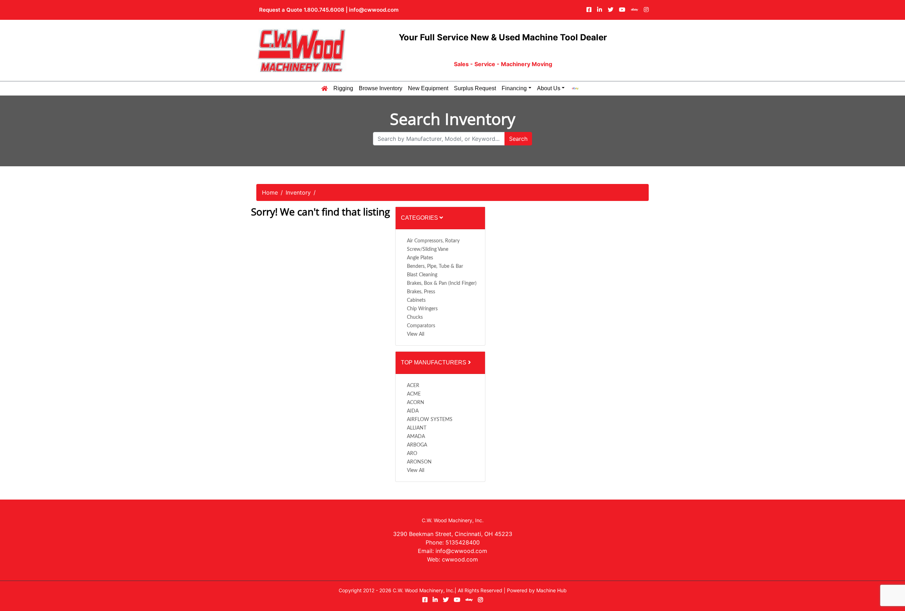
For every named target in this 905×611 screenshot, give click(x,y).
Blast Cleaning (422, 274)
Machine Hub (551, 590)
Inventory (298, 192)
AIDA (413, 411)
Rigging (343, 88)
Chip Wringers (422, 308)
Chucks (415, 317)
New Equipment (428, 88)
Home (270, 192)
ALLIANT (416, 428)
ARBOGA (417, 445)
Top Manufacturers (434, 362)
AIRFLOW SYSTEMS (429, 419)
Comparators (421, 325)
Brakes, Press (421, 291)
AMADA (416, 436)
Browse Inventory (380, 88)
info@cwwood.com (373, 9)
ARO (412, 453)
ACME (414, 394)
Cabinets (416, 300)
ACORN (415, 402)
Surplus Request (475, 88)
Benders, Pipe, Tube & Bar (435, 266)
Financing (514, 88)
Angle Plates (420, 257)
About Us (548, 88)
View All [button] (415, 334)
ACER (413, 385)
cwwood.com (460, 559)
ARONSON (419, 462)
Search (518, 138)
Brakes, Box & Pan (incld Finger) (442, 283)
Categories (420, 218)
